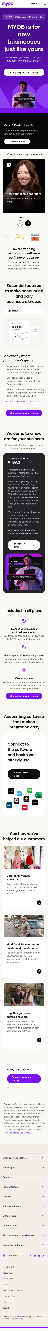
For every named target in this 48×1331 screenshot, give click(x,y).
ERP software (9, 1216)
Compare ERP (10, 1225)
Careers (6, 1284)
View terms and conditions (20, 1133)
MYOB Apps (9, 1167)
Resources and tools (13, 1245)
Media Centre (8, 1279)
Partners (7, 1196)
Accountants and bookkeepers (18, 1235)
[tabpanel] (24, 360)
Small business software (15, 1157)
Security (6, 1308)
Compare (7, 1177)
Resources (7, 1273)
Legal (5, 1302)
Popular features (11, 1187)
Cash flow (12, 310)
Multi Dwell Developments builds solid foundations (23, 946)
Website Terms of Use (12, 1290)
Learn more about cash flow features (21, 401)
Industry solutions (12, 1206)
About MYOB (8, 1267)
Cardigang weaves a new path (18, 877)
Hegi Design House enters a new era (19, 1015)
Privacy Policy (9, 1296)
